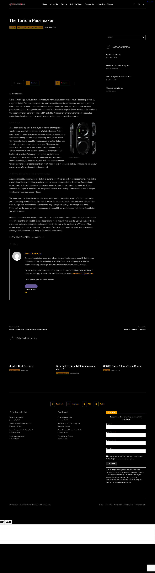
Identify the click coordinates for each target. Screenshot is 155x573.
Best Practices (14, 370)
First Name (111, 432)
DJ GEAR (13, 27)
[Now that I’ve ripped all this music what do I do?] (77, 354)
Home (101, 505)
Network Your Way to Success (135, 329)
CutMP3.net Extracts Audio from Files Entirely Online (28, 329)
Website (109, 448)
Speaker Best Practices (21, 366)
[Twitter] (144, 4)
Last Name (111, 440)
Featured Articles (62, 373)
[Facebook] (134, 4)
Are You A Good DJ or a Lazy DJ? (117, 66)
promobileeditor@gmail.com (82, 273)
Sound (19, 27)
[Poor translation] (8, 522)
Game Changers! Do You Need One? (118, 77)
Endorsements (140, 505)
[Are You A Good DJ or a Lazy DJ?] (142, 67)
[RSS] (84, 404)
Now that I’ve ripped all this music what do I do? (76, 368)
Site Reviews (128, 505)
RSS (89, 404)
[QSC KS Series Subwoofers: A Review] (124, 354)
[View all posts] (31, 286)
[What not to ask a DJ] (142, 56)
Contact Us (118, 505)
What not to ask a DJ (113, 54)
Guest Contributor (33, 253)
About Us (109, 505)
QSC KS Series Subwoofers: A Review (122, 366)
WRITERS (27, 27)
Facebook (59, 404)
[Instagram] (139, 4)
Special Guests (37, 27)
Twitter (102, 404)
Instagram (75, 404)
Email (109, 424)
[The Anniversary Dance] (142, 89)
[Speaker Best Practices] (30, 354)
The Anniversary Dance (114, 88)
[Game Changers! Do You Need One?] (142, 78)
